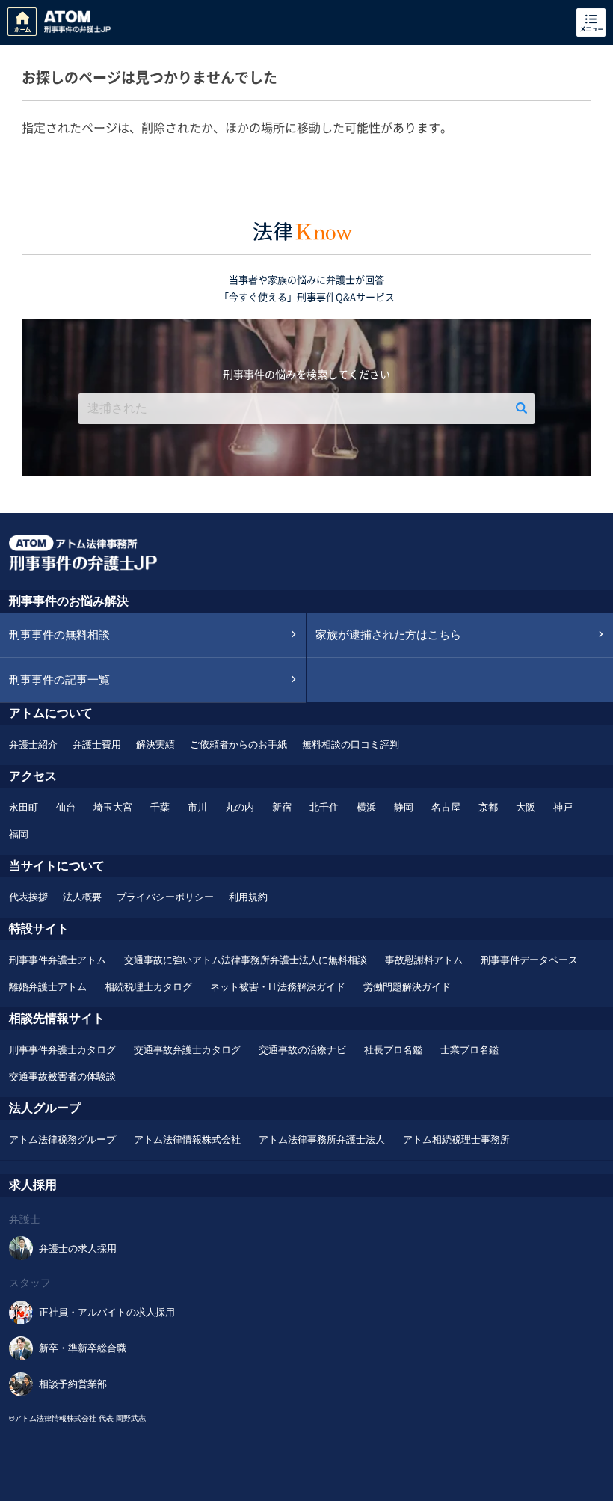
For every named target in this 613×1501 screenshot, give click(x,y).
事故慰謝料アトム (424, 960)
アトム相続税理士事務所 (456, 1139)
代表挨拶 (28, 897)
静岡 (403, 807)
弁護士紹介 (33, 744)
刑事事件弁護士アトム (57, 960)
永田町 (23, 807)
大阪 (525, 807)
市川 (197, 807)
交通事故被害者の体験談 (62, 1076)
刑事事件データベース (529, 960)
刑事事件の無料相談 (59, 634)
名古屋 (445, 807)
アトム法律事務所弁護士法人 (322, 1139)
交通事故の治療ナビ (302, 1049)
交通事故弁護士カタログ (187, 1049)
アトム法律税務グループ (62, 1139)
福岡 (18, 834)
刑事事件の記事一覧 (59, 679)
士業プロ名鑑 (469, 1049)
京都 (488, 807)
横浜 (366, 807)
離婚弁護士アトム (48, 986)
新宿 (282, 807)
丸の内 (239, 807)
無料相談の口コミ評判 (350, 744)
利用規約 (248, 897)
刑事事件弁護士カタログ (62, 1049)
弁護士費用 (97, 744)
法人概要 (82, 897)
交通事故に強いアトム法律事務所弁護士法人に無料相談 (245, 960)
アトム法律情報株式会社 (187, 1139)
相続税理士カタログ (148, 986)
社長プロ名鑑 (393, 1049)
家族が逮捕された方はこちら (388, 634)
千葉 (160, 807)
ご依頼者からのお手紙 (238, 744)
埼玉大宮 (112, 807)
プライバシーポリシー (165, 897)
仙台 (66, 807)
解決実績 (155, 744)
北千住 (324, 807)
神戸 (563, 807)
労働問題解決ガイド (407, 986)
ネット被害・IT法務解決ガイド (277, 986)
